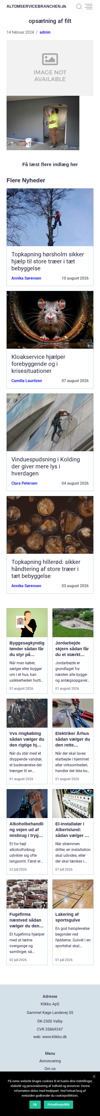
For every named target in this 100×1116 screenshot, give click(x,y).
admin (45, 32)
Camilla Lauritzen (26, 380)
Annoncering (50, 1061)
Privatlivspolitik (58, 1104)
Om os (50, 1068)
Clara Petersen (24, 483)
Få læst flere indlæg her (50, 164)
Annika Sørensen (26, 278)
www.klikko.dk (54, 1037)
